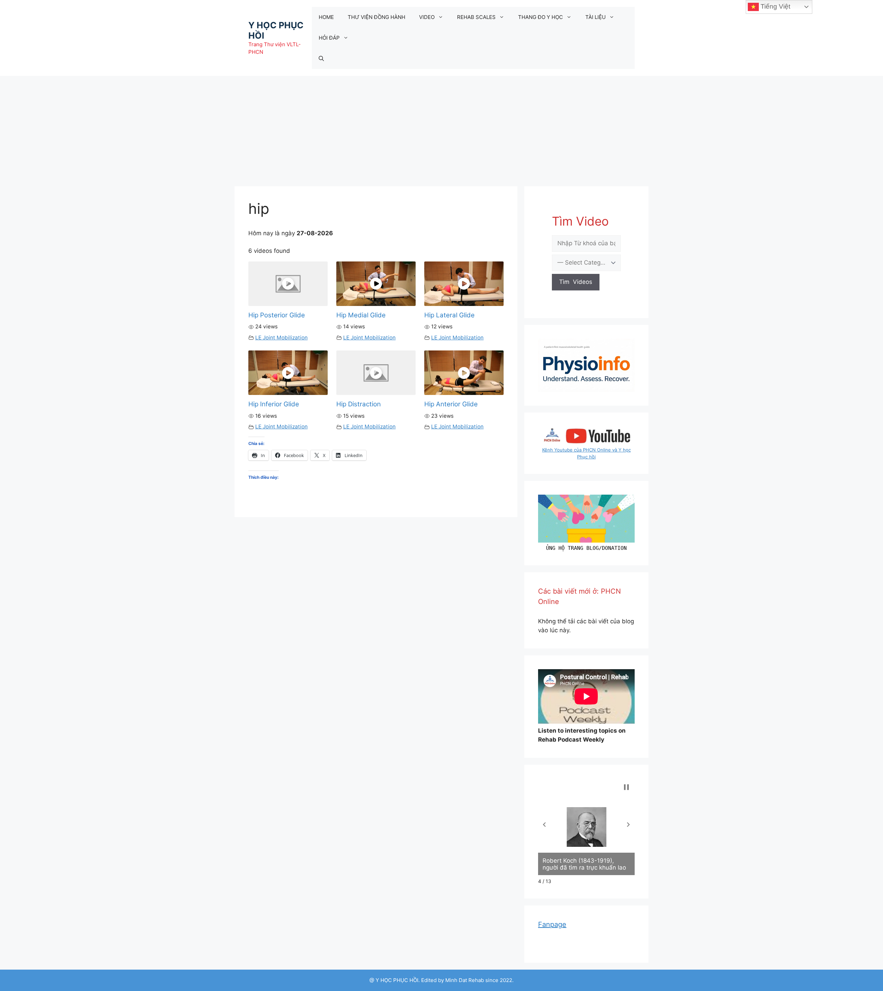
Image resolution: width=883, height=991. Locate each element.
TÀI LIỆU (595, 17)
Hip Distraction (358, 404)
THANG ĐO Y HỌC (540, 17)
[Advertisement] (441, 127)
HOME (326, 17)
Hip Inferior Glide (273, 404)
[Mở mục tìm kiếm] (321, 58)
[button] (544, 824)
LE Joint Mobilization (281, 337)
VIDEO (427, 17)
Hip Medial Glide (361, 315)
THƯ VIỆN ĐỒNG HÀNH (376, 17)
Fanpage (552, 924)
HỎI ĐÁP (329, 37)
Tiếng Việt (774, 6)
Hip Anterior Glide (451, 404)
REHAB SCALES (476, 17)
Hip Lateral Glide (449, 315)
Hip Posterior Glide (276, 315)
